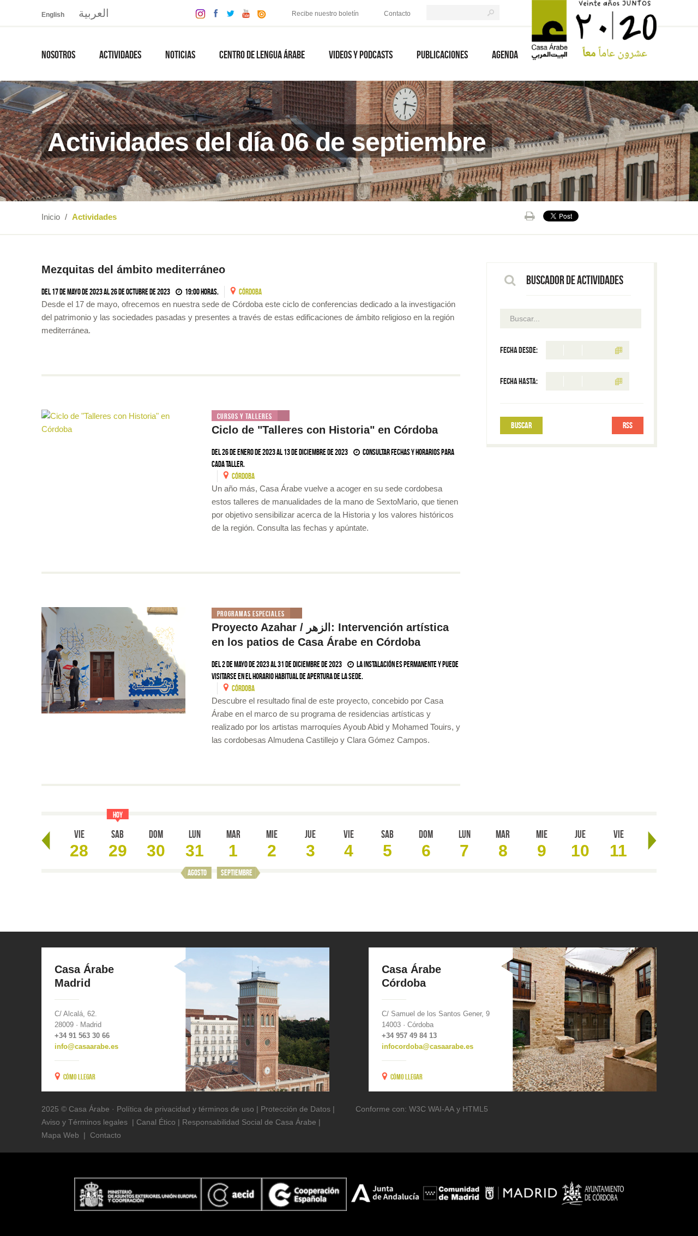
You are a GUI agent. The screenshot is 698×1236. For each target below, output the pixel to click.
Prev (45, 840)
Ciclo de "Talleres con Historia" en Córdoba (325, 430)
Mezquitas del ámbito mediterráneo (134, 269)
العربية (94, 13)
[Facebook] (213, 12)
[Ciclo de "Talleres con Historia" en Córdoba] (113, 423)
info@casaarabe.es (86, 1046)
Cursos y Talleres (244, 416)
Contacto (397, 13)
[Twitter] (227, 12)
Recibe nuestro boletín (325, 13)
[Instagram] (198, 12)
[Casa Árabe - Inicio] (594, 29)
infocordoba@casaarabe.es (427, 1046)
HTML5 (475, 1109)
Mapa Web (60, 1135)
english (52, 15)
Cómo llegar (79, 1076)
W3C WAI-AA (431, 1109)
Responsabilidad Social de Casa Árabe (249, 1122)
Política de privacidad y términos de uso (185, 1109)
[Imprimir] (530, 216)
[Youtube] (243, 12)
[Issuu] (259, 12)
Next (652, 840)
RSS (628, 425)
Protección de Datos (295, 1109)
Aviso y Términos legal (80, 1122)
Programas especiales (251, 613)
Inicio (50, 216)
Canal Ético (156, 1122)
